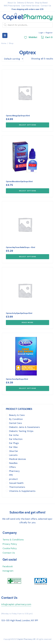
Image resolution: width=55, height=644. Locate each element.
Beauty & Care (17, 415)
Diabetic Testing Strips (21, 431)
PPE (11, 475)
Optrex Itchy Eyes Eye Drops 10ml (19, 313)
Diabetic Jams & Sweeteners (24, 427)
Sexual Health (16, 483)
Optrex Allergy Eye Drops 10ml (18, 115)
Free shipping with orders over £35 (27, 9)
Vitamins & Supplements (22, 491)
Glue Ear (13, 451)
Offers (12, 467)
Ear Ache (14, 435)
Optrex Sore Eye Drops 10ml (17, 379)
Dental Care (15, 423)
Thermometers (17, 487)
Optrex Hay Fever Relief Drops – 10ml (20, 247)
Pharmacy (14, 471)
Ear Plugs (14, 443)
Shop (11, 43)
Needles (13, 463)
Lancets (13, 455)
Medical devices (17, 459)
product (13, 479)
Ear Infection (16, 439)
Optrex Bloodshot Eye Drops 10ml (19, 181)
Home (3, 43)
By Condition (16, 419)
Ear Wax (13, 447)
